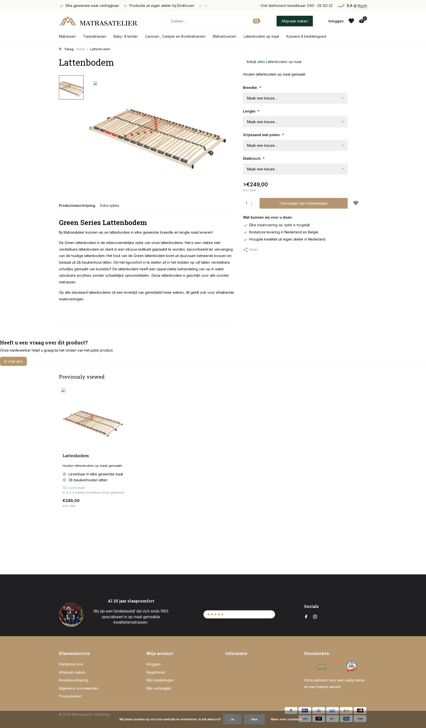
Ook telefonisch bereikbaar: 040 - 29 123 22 (297, 5)
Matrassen (67, 36)
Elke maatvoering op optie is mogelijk (279, 225)
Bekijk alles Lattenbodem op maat (274, 62)
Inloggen (153, 664)
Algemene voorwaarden (78, 688)
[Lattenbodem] (95, 421)
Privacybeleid (70, 696)
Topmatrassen (94, 36)
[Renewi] (337, 666)
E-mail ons (13, 361)
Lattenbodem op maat (261, 36)
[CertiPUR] (309, 666)
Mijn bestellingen (160, 680)
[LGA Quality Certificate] (351, 666)
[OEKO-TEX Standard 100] (322, 666)
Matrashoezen (224, 36)
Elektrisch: (253, 158)
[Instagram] (315, 617)
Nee (254, 719)
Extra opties (109, 205)
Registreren (155, 672)
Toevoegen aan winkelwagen (303, 203)
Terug (68, 49)
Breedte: (252, 87)
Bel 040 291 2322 (50, 361)
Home (80, 49)
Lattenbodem (76, 455)
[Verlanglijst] (351, 21)
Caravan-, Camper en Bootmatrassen (175, 36)
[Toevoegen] (118, 503)
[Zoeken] (256, 20)
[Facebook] (306, 617)
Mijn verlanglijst (158, 688)
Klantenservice (71, 664)
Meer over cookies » (286, 719)
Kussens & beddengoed (306, 36)
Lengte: (251, 111)
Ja (232, 719)
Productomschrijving (77, 205)
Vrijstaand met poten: (263, 135)
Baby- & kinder (126, 36)
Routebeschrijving (73, 680)
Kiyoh (362, 5)
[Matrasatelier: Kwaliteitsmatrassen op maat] (99, 21)
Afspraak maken (295, 21)
